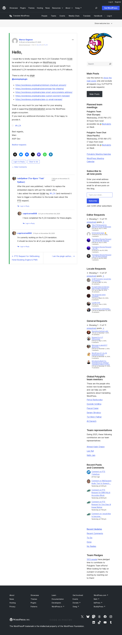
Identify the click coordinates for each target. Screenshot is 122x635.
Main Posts (94, 94)
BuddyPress (99, 607)
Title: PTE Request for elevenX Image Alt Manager (101, 226)
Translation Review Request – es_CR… (101, 248)
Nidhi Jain (91, 455)
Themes (34, 599)
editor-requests (19, 144)
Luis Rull (90, 451)
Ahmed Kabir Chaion (96, 446)
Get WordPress (110, 8)
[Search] (110, 64)
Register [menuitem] (118, 2)
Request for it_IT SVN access (97, 338)
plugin (32, 75)
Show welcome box (102, 23)
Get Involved (78, 595)
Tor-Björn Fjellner (94, 417)
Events (75, 599)
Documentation (58, 599)
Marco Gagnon (26, 39)
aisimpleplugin (19, 79)
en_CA (39, 45)
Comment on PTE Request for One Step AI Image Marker (101, 504)
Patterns (34, 607)
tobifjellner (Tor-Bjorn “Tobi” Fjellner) (30, 180)
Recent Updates (94, 529)
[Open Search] (96, 8)
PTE (19, 200)
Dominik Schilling (94, 404)
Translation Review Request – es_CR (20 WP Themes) (101, 240)
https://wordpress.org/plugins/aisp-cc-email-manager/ (38, 99)
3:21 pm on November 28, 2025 (49, 214)
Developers (56, 603)
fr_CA (46, 45)
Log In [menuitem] (111, 2)
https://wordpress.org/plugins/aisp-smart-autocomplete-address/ (43, 92)
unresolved (91, 222)
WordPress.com (101, 595)
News (12, 599)
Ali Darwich (91, 421)
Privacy (12, 607)
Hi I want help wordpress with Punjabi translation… (100, 287)
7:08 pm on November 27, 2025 (61, 179)
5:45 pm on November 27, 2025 (30, 42)
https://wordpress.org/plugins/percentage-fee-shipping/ (39, 88)
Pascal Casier (93, 408)
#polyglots (106, 124)
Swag (76, 607)
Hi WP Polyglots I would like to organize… (101, 279)
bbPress (98, 603)
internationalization (37, 109)
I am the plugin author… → (63, 256)
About (12, 595)
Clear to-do (33, 162)
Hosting (13, 603)
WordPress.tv (58, 607)
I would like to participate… (101, 309)
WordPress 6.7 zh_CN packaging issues (99, 354)
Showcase (35, 595)
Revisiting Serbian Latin (100, 331)
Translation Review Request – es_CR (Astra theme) (101, 255)
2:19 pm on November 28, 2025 (44, 233)
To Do (89, 537)
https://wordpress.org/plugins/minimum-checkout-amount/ (40, 85)
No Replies (91, 546)
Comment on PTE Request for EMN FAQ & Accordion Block (101, 492)
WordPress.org (49, 62)
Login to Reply (19, 162)
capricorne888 (30, 213)
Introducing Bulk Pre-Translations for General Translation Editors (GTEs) (101, 362)
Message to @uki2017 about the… (99, 346)
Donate (77, 603)
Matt (96, 599)
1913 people (92, 559)
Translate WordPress (21, 16)
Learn (54, 595)
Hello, (17, 52)
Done (89, 542)
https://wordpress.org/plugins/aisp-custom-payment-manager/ (42, 96)
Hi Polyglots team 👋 (99, 233)
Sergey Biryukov (94, 412)
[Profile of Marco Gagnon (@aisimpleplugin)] (15, 41)
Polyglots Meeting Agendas (99, 154)
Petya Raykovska (94, 399)
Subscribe (93, 201)
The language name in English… (99, 295)
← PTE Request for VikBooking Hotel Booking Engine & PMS (25, 258)
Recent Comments (95, 533)
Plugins (33, 603)
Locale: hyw (96, 302)
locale (69, 59)
